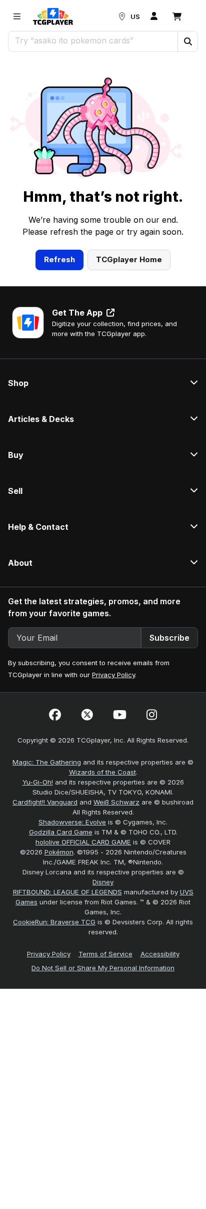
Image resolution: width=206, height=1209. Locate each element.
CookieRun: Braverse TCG (54, 922)
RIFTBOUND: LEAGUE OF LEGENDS (67, 892)
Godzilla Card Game (60, 832)
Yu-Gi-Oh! (37, 782)
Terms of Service (105, 954)
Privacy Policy (113, 675)
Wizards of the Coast (102, 772)
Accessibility (160, 954)
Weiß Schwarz (117, 802)
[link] (53, 16)
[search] (93, 40)
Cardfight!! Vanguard (45, 802)
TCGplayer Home (129, 259)
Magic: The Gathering (46, 762)
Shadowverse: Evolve (72, 822)
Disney (103, 882)
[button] (188, 41)
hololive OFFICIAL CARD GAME (83, 842)
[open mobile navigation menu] (17, 16)
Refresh (59, 259)
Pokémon (59, 852)
